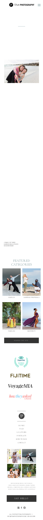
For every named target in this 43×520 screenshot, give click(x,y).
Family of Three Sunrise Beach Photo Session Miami (11, 244)
